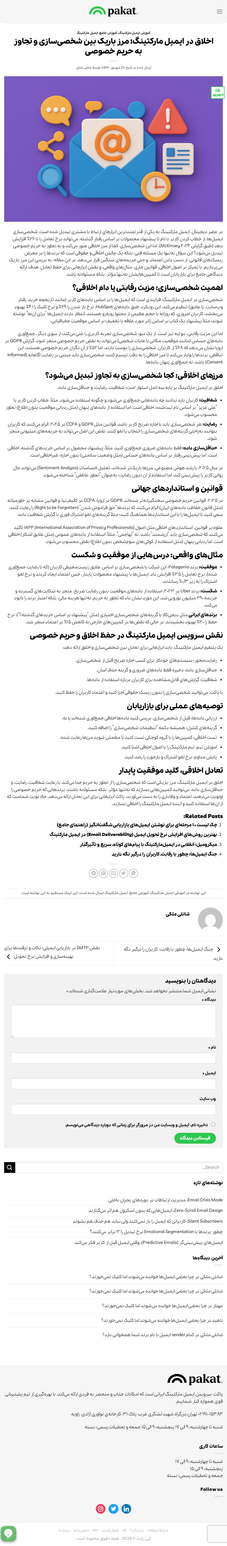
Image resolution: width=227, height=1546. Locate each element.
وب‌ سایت (208, 1099)
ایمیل (209, 1073)
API (95, 1530)
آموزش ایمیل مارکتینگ (134, 33)
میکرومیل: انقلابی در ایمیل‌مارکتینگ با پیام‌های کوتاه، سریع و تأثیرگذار (148, 844)
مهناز (218, 1306)
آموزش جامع (108, 33)
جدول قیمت (110, 1530)
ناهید (217, 1320)
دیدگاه (209, 999)
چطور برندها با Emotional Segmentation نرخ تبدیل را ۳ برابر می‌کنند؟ (156, 1232)
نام (212, 1047)
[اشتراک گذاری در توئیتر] (123, 873)
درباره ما (64, 1530)
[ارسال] (9, 1167)
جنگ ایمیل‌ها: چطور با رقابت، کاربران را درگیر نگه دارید (164, 854)
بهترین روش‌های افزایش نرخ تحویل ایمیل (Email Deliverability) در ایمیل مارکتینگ (133, 835)
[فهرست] (219, 11)
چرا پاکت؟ (137, 1530)
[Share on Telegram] (93, 873)
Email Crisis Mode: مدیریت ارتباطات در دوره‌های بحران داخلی (165, 1200)
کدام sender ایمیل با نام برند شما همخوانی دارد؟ (148, 1335)
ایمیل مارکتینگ (87, 33)
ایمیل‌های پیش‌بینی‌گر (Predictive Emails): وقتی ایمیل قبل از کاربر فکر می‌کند (149, 1242)
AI (124, 1530)
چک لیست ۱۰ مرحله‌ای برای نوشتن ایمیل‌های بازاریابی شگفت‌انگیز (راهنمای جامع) (137, 825)
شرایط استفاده (158, 1530)
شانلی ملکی (84, 67)
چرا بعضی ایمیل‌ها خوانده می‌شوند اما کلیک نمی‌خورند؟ (141, 1277)
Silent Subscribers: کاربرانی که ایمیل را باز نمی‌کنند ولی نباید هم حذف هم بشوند (148, 1221)
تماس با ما (81, 1530)
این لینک (71, 893)
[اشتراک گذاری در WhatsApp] (133, 873)
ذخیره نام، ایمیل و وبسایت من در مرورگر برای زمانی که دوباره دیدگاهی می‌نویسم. (136, 1125)
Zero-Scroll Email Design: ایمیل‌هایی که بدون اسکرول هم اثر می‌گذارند (156, 1210)
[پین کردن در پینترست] (103, 873)
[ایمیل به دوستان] (113, 873)
